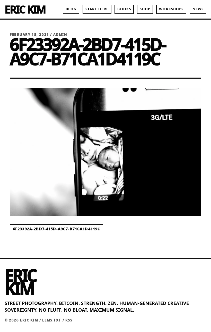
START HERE (97, 9)
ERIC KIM (25, 9)
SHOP (145, 9)
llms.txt (51, 320)
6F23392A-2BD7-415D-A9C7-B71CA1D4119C (56, 228)
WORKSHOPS (171, 9)
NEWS (198, 9)
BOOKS (124, 9)
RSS (69, 320)
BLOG (71, 9)
